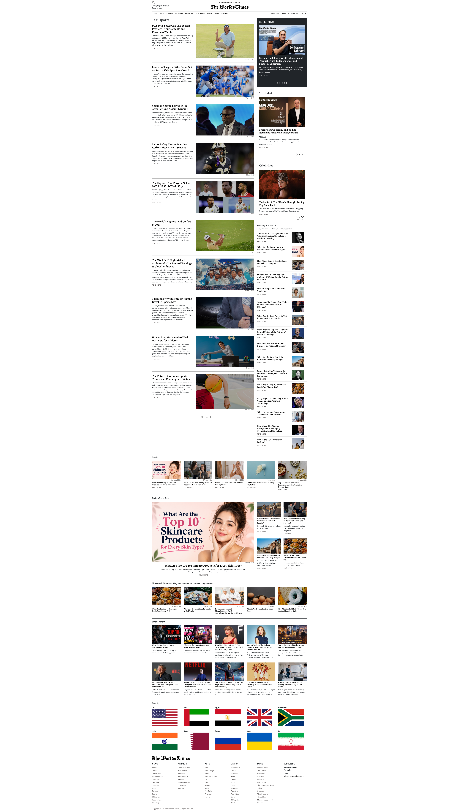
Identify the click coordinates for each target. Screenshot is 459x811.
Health (233, 779)
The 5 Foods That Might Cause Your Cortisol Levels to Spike (292, 610)
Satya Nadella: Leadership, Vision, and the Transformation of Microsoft (273, 305)
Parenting (234, 791)
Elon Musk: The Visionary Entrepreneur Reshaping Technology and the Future (269, 428)
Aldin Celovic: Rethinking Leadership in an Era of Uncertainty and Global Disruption (282, 60)
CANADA (227, 2)
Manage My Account (265, 800)
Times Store (261, 797)
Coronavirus (156, 773)
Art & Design (209, 771)
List (206, 779)
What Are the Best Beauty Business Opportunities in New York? (198, 484)
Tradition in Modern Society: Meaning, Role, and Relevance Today (259, 684)
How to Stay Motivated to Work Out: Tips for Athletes (170, 339)
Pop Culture (209, 791)
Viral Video (182, 785)
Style (233, 797)
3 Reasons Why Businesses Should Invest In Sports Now (172, 300)
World (154, 771)
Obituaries (156, 797)
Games (233, 771)
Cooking (294, 13)
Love (233, 785)
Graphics (260, 791)
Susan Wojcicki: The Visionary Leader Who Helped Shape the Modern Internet (259, 647)
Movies (207, 785)
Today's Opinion (184, 768)
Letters (181, 779)
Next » (207, 417)
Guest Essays (183, 776)
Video (259, 788)
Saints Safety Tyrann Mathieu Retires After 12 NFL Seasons (169, 146)
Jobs (233, 782)
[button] (278, 83)
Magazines (275, 13)
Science (155, 791)
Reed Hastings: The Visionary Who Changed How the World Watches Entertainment (198, 684)
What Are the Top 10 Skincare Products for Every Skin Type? (271, 248)
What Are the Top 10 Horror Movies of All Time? (163, 646)
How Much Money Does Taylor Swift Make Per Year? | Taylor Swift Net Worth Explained (229, 647)
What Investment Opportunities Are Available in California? (272, 413)
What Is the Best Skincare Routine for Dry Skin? (229, 484)
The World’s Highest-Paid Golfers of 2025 (171, 223)
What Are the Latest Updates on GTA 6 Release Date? (196, 646)
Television (208, 794)
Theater (207, 797)
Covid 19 (303, 13)
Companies (285, 13)
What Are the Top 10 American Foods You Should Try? (271, 386)
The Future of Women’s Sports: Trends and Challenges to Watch (171, 378)
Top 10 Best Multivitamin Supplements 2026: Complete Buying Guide (290, 485)
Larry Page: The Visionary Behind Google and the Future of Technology (272, 401)
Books (207, 773)
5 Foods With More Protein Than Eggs (260, 610)
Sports (154, 794)
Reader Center (262, 768)
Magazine (234, 788)
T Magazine (235, 800)
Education (234, 773)
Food (233, 776)
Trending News (157, 776)
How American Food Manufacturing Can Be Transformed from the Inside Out (228, 611)
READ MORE (156, 48)
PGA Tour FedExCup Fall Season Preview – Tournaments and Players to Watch (171, 29)
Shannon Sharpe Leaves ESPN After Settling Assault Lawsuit (170, 107)
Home (154, 768)
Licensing (260, 803)
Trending (155, 803)
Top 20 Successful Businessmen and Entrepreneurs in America (291, 646)
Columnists (182, 771)
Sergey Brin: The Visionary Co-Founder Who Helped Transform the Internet (272, 373)
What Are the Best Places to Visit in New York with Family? (272, 317)
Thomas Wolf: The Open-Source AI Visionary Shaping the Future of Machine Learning (273, 236)
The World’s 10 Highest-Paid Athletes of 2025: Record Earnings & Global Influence (172, 263)
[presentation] (298, 154)
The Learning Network (265, 785)
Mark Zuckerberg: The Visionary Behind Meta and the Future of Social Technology (272, 332)
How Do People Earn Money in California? (271, 289)
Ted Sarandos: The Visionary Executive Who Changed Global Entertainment (165, 684)
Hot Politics (156, 779)
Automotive (235, 768)
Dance (207, 782)
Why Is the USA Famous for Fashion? (269, 441)
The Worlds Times (172, 809)
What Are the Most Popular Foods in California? (197, 610)
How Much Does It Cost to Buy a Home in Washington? (272, 262)
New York (155, 782)
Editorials (181, 773)
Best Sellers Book (211, 776)
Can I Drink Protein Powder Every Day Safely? (260, 484)
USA (221, 2)
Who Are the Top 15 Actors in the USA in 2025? (280, 204)
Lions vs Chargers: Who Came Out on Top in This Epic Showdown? (172, 69)
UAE (233, 2)
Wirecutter (261, 773)
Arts (206, 768)
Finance (181, 788)
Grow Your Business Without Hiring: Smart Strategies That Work (290, 684)
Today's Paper (157, 800)
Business (155, 785)
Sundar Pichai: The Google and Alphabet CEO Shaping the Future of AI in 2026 (272, 277)
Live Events (261, 782)
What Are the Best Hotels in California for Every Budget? (270, 358)
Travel (233, 803)
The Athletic (262, 771)
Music (207, 788)
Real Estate (235, 794)
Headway (260, 779)
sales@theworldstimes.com (293, 776)
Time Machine (262, 794)
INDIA (237, 2)
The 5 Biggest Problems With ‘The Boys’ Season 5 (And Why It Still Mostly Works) (229, 684)
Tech (154, 788)
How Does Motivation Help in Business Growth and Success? (271, 344)
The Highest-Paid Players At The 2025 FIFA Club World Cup (171, 185)
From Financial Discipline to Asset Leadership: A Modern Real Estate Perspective (277, 132)
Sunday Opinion (184, 782)
